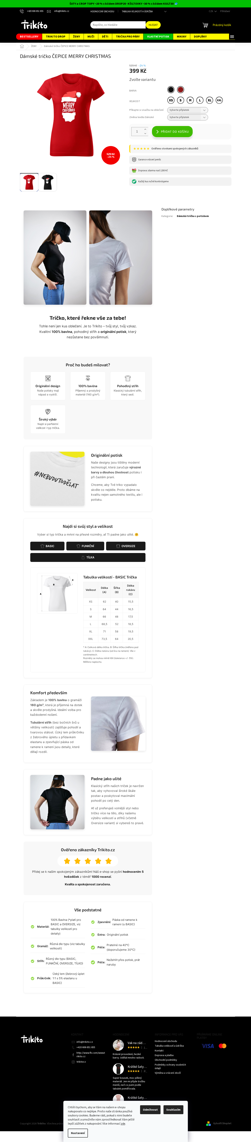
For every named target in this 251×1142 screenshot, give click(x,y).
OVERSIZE (128, 546)
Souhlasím (173, 1110)
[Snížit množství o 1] (145, 134)
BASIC (50, 546)
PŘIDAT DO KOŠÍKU (175, 131)
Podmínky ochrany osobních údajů (170, 1066)
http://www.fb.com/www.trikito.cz (91, 1054)
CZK (211, 11)
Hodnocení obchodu (102, 11)
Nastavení (78, 1133)
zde (123, 1124)
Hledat (153, 24)
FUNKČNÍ (88, 546)
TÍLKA (90, 557)
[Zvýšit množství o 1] (145, 129)
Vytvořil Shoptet (222, 1123)
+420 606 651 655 (86, 1047)
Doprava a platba (164, 1055)
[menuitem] (29, 37)
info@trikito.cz (85, 1042)
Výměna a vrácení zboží (168, 1073)
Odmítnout (150, 1110)
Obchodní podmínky (166, 1060)
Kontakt (159, 1051)
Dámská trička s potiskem (193, 216)
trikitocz (81, 1062)
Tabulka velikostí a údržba (137, 11)
